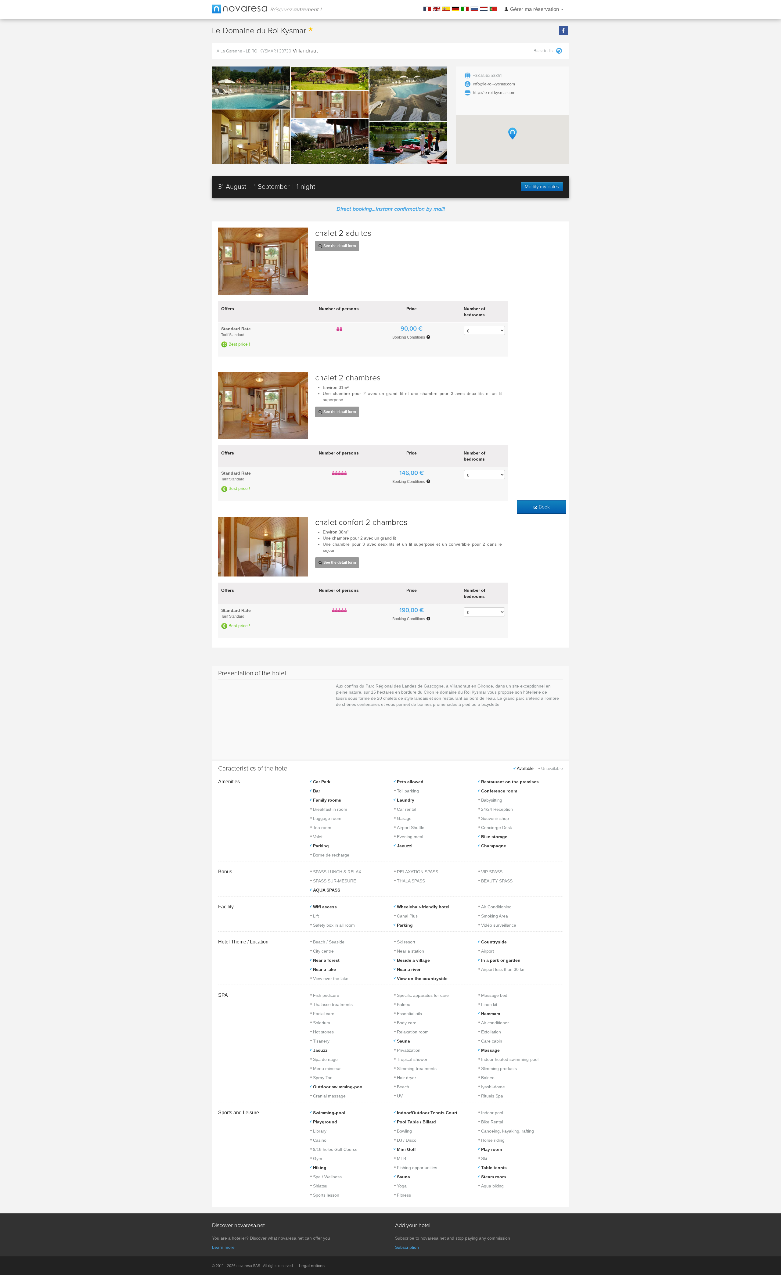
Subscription (407, 1247)
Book (544, 507)
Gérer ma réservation (534, 9)
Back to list (544, 51)
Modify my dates (542, 186)
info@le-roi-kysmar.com (494, 84)
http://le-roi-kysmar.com (494, 93)
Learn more (223, 1247)
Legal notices (312, 1265)
